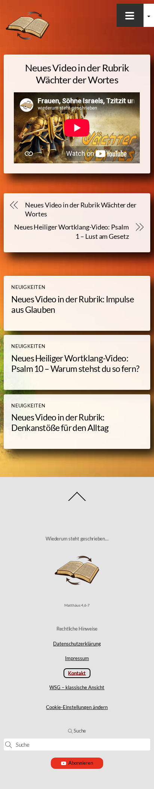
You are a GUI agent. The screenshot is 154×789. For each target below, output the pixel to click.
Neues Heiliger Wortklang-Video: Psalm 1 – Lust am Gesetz (71, 231)
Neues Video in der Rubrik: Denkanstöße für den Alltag (59, 422)
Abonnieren (80, 763)
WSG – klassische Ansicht (76, 687)
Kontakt (77, 673)
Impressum (77, 658)
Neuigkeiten (28, 287)
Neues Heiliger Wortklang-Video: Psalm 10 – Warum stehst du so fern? (75, 363)
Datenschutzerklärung (77, 644)
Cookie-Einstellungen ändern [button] (77, 707)
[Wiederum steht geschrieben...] (28, 39)
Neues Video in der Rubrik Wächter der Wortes (80, 209)
